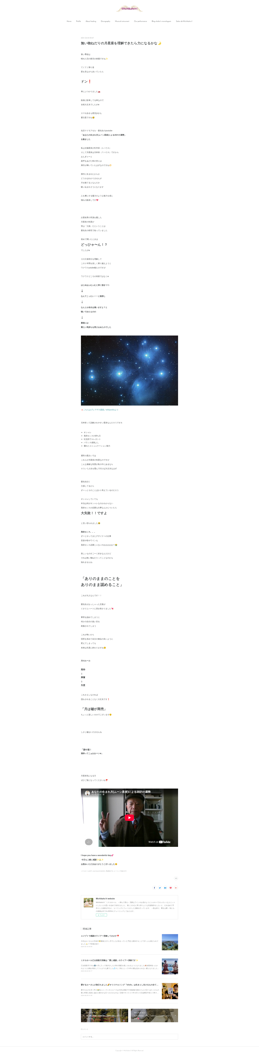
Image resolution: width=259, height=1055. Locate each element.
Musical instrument (122, 21)
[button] (69, 21)
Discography (105, 21)
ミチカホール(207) (86, 871)
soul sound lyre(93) (99, 871)
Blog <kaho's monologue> (161, 21)
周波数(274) (109, 871)
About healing (91, 21)
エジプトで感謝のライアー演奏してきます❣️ (100, 935)
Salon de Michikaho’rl (184, 21)
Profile (78, 21)
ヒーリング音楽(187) (120, 871)
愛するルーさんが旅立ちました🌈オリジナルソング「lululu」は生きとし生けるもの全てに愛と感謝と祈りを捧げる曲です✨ (134, 984)
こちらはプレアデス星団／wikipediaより (100, 409)
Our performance (140, 21)
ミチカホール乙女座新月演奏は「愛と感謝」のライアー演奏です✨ (109, 960)
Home (69, 21)
